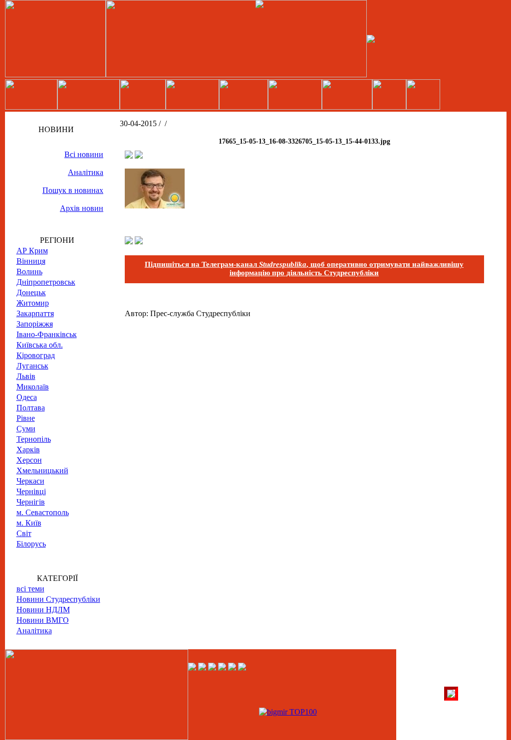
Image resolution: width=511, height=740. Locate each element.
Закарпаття (35, 313)
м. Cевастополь (42, 512)
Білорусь (31, 544)
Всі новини (83, 154)
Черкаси (30, 481)
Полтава (30, 407)
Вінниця (30, 261)
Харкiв (28, 449)
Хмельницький (42, 470)
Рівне (25, 418)
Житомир (32, 303)
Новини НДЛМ (43, 609)
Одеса (26, 397)
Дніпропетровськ (45, 282)
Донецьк (31, 292)
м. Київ (28, 523)
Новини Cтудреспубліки (58, 599)
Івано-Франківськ (46, 334)
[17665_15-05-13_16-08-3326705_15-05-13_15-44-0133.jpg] (155, 205)
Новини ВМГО (42, 620)
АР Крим (32, 250)
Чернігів (30, 502)
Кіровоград (35, 355)
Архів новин (81, 208)
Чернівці (31, 491)
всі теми (30, 588)
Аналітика (85, 172)
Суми (25, 428)
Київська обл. (39, 345)
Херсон (29, 460)
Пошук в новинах (72, 190)
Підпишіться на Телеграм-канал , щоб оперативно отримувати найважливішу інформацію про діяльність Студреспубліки (304, 268)
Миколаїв (32, 386)
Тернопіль (33, 439)
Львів (25, 376)
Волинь (29, 271)
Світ (23, 533)
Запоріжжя (34, 324)
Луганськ (32, 366)
